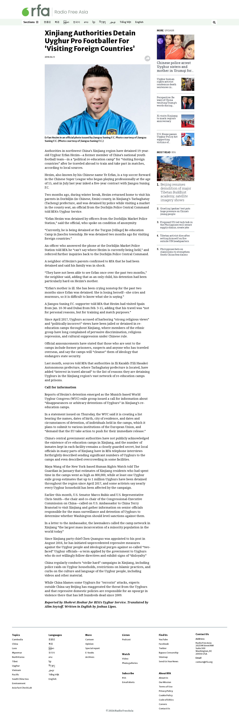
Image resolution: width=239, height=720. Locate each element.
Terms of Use (166, 686)
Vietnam (16, 670)
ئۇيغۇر (113, 22)
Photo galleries (130, 663)
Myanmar (17, 652)
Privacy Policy (166, 691)
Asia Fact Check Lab (22, 687)
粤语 (57, 22)
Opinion (89, 644)
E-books (89, 652)
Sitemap (163, 657)
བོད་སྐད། (102, 22)
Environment (18, 683)
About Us (163, 677)
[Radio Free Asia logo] (55, 10)
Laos (14, 648)
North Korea (18, 657)
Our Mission (165, 682)
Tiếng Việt (125, 22)
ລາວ (86, 22)
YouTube (163, 639)
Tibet (15, 661)
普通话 (47, 22)
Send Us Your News (168, 661)
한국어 (76, 22)
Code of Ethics (166, 699)
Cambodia (17, 639)
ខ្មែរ (93, 22)
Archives (89, 657)
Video (125, 658)
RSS (124, 677)
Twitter (162, 648)
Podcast (126, 639)
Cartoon (89, 639)
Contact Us (164, 708)
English (139, 22)
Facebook (164, 644)
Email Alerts (128, 682)
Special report (92, 648)
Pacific (15, 674)
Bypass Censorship (168, 652)
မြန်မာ (66, 22)
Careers (163, 704)
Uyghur (16, 665)
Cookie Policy (166, 695)
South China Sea (20, 679)
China (15, 644)
